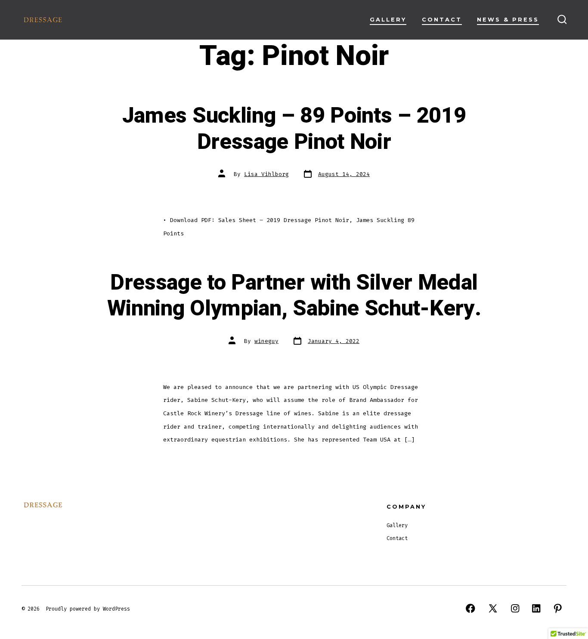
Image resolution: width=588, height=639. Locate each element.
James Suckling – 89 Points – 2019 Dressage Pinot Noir (294, 129)
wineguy (266, 341)
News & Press (508, 19)
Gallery (388, 19)
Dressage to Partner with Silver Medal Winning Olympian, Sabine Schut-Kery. (294, 296)
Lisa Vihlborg (266, 174)
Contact (442, 19)
